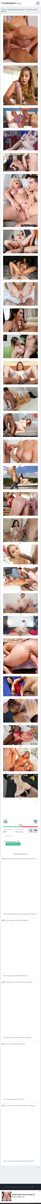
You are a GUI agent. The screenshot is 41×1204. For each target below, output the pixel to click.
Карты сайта (30, 1187)
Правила (21, 1187)
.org (11, 3)
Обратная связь (11, 1187)
